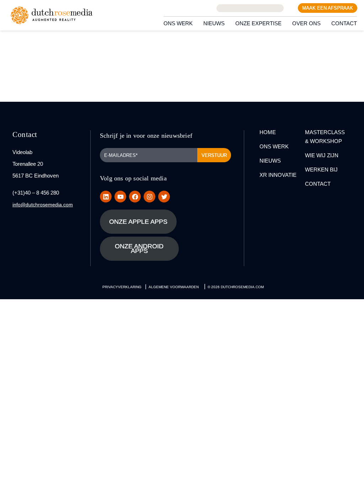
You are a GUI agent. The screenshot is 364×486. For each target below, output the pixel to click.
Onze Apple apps (138, 221)
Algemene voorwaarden (174, 287)
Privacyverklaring (121, 287)
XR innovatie (277, 175)
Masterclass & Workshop (325, 136)
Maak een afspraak (327, 8)
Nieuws (214, 23)
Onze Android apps (139, 248)
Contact (344, 23)
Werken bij (321, 170)
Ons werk (178, 23)
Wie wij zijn (321, 155)
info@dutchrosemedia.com (42, 204)
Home (267, 132)
